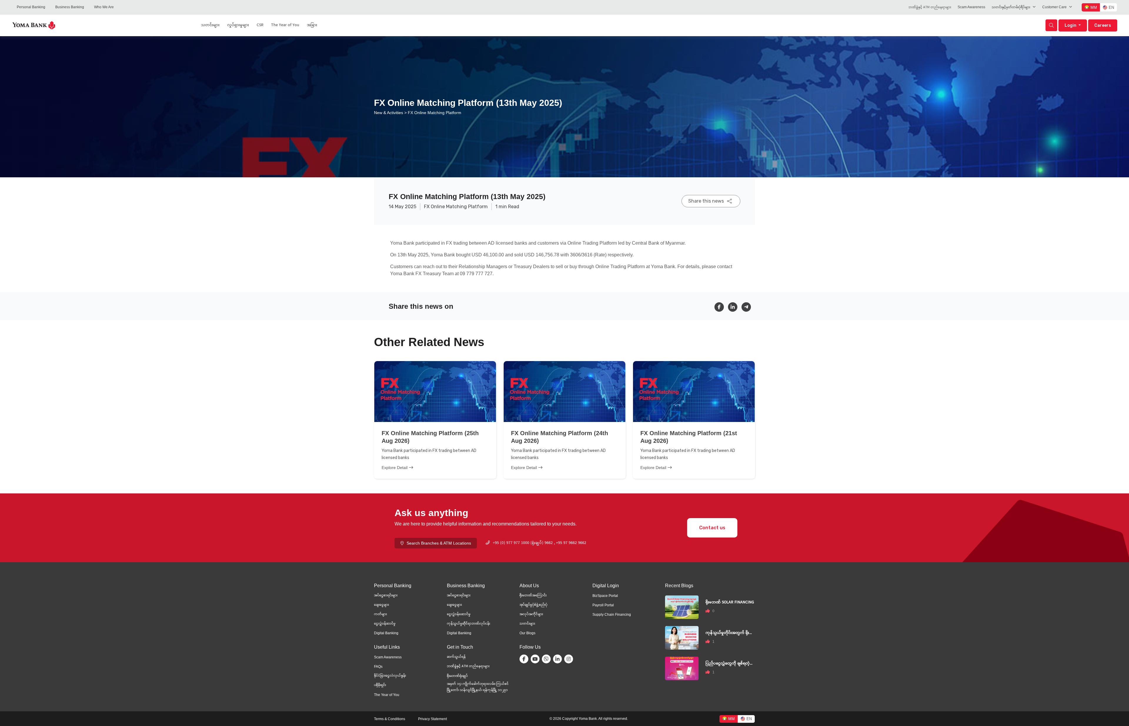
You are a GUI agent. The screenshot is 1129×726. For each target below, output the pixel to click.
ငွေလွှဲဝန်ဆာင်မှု (384, 624)
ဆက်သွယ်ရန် (456, 657)
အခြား (312, 25)
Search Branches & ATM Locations (439, 543)
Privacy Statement (432, 719)
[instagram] (569, 659)
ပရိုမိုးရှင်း (380, 685)
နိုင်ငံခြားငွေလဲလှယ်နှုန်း (390, 676)
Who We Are (104, 7)
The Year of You (285, 25)
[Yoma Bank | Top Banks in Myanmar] (34, 24)
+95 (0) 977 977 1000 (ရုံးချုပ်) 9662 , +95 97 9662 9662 (539, 543)
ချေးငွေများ (381, 605)
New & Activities (388, 112)
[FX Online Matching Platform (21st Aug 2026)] (694, 391)
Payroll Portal (603, 605)
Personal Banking (31, 7)
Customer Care (1054, 7)
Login (1071, 25)
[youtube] (536, 659)
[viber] (547, 659)
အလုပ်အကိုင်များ (531, 614)
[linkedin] (734, 307)
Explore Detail (394, 467)
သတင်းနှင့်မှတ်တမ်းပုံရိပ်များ (1011, 7)
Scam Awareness (971, 7)
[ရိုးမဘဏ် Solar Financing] (682, 606)
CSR (260, 25)
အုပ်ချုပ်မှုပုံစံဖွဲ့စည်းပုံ (533, 605)
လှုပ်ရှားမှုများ (238, 25)
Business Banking (69, 7)
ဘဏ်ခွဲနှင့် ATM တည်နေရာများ (929, 7)
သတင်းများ (210, 25)
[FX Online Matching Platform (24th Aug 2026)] (564, 391)
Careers (1102, 25)
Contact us (712, 527)
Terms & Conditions (389, 719)
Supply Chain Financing (611, 614)
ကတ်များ (380, 614)
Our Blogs (527, 633)
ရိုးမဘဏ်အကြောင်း (533, 596)
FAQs (378, 667)
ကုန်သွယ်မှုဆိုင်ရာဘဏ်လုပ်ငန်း (468, 624)
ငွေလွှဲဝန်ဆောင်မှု (458, 614)
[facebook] (721, 307)
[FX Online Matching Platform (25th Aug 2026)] (435, 391)
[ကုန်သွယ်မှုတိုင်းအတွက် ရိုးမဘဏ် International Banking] (682, 637)
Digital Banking (386, 633)
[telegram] (748, 307)
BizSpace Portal (605, 596)
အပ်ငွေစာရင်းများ (386, 596)
